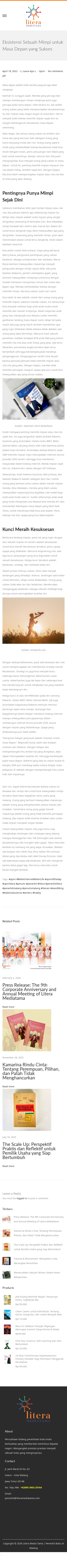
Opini (42, 71)
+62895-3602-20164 (31, 1487)
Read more (8, 1006)
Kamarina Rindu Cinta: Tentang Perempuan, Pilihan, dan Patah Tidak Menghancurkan (30, 1071)
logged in (22, 1198)
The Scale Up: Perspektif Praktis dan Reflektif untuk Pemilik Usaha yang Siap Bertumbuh (29, 1151)
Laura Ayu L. (29, 71)
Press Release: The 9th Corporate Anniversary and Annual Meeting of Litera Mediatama (29, 992)
